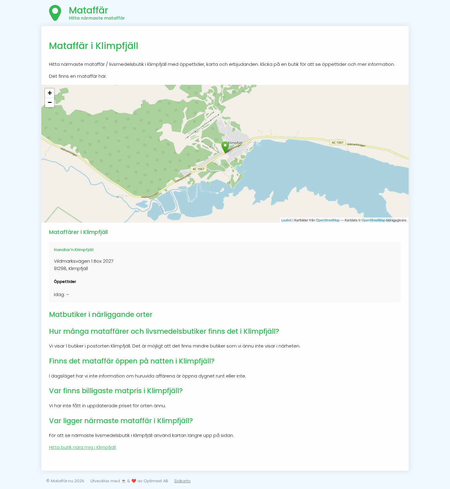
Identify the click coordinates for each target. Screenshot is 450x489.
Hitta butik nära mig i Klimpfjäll (82, 447)
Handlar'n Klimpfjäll (74, 250)
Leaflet (286, 219)
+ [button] (50, 93)
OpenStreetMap (327, 219)
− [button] (50, 102)
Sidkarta (182, 480)
